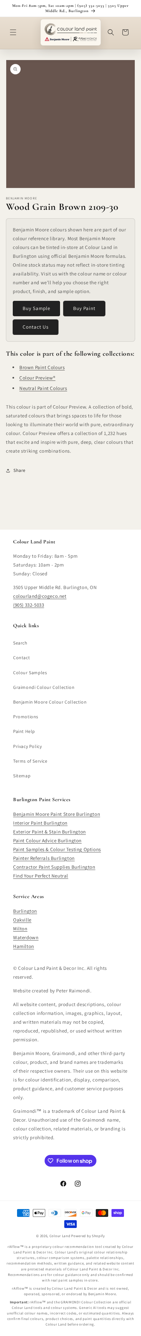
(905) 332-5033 (28, 605)
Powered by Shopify (88, 1236)
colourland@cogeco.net (40, 596)
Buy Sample (36, 308)
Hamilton (23, 946)
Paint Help (24, 731)
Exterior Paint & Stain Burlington (49, 832)
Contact (21, 657)
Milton (20, 928)
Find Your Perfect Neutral (40, 876)
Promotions (25, 717)
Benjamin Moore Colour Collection (50, 702)
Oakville (22, 920)
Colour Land (60, 1236)
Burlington (25, 911)
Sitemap (21, 776)
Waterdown (25, 937)
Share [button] (19, 470)
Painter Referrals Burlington (44, 858)
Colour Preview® (37, 378)
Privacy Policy (27, 746)
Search (20, 643)
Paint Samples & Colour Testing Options (57, 849)
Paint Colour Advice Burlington (47, 840)
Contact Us (36, 327)
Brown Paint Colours (42, 367)
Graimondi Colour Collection (43, 687)
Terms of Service (30, 761)
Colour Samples (30, 673)
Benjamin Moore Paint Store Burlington (56, 814)
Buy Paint (84, 308)
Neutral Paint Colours (43, 388)
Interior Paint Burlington (40, 823)
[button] (13, 32)
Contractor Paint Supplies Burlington (54, 867)
